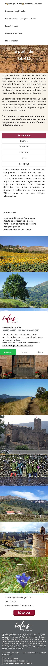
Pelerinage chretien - (20, 643)
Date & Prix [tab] (24, 146)
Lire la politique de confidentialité (17, 345)
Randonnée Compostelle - (37, 643)
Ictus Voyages (11, 26)
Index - (35, 634)
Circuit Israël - (34, 641)
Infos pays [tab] (24, 163)
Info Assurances (29, 652)
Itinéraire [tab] (24, 141)
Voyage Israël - (29, 640)
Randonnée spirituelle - (38, 636)
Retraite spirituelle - (26, 647)
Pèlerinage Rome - (17, 640)
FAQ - (20, 634)
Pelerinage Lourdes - (39, 647)
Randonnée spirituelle (15, 11)
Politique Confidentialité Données (12, 649)
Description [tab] (24, 135)
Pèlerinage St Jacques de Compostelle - (17, 638)
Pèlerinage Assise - (9, 641)
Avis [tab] (24, 158)
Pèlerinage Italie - (22, 641)
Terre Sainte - (27, 634)
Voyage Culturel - (25, 636)
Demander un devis (14, 33)
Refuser (24, 352)
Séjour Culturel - (40, 640)
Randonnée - (34, 645)
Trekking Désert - (13, 647)
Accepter (8, 352)
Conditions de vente (10, 652)
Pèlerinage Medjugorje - (10, 634)
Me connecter (11, 41)
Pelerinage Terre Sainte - (10, 636)
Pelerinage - (42, 634)
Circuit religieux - (22, 645)
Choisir (40, 352)
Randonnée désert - (9, 645)
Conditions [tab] (24, 152)
